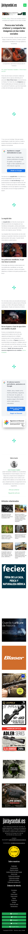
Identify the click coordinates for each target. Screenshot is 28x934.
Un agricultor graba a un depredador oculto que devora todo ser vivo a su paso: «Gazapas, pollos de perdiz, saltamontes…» (6, 554)
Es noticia (14, 890)
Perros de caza (14, 904)
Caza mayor (14, 894)
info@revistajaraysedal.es (18, 843)
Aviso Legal (14, 874)
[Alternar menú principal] (25, 5)
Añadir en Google (16, 170)
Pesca (14, 898)
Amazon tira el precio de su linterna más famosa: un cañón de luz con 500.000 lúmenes (20, 536)
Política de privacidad (14, 876)
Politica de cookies (14, 878)
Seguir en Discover (16, 413)
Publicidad (14, 866)
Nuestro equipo (14, 870)
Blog (8, 18)
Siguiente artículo (14, 493)
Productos (14, 900)
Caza (14, 892)
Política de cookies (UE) (14, 882)
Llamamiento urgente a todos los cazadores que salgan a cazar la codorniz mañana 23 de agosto (6, 536)
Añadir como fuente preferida (16, 408)
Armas (14, 902)
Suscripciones (14, 868)
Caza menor (14, 896)
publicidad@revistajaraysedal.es (17, 840)
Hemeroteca (14, 906)
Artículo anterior (14, 489)
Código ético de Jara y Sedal (14, 872)
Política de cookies (14, 880)
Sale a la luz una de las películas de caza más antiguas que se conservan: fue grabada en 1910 (7, 515)
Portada (4, 18)
